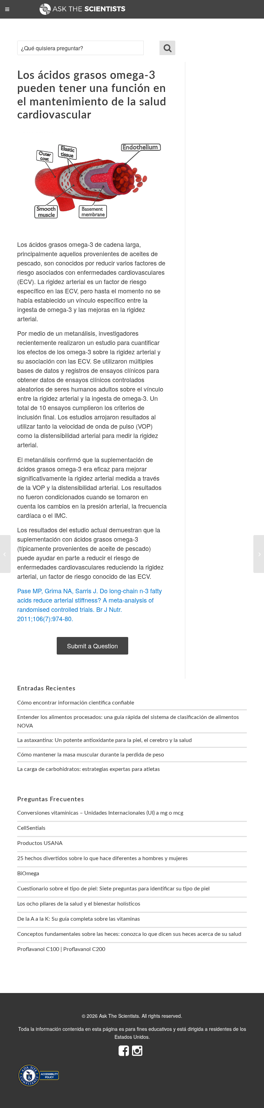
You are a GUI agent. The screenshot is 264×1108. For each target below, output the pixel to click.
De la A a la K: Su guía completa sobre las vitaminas (78, 919)
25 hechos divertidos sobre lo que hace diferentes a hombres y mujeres (102, 858)
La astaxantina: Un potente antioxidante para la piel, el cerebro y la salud (104, 740)
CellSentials (31, 828)
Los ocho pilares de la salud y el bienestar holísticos (78, 904)
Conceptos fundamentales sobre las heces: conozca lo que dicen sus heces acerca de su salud (129, 934)
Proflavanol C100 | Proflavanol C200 (61, 949)
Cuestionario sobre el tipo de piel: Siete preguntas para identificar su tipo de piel (113, 888)
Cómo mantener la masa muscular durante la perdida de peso (90, 754)
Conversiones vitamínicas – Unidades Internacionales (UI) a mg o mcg (100, 813)
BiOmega (28, 873)
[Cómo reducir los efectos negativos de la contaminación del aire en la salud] (5, 554)
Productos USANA (40, 843)
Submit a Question (92, 645)
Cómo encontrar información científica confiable (75, 702)
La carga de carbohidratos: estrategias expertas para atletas (88, 769)
